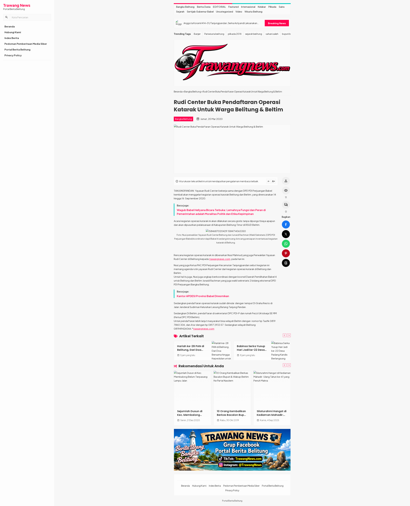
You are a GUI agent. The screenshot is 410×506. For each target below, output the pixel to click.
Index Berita (11, 37)
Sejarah (180, 11)
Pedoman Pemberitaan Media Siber (25, 43)
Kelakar (262, 6)
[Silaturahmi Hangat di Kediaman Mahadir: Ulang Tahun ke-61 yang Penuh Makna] (272, 388)
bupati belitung (290, 33)
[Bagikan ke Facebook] (286, 224)
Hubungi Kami (12, 32)
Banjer (197, 33)
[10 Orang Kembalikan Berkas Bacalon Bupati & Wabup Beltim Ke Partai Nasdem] (232, 388)
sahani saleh (272, 33)
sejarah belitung (253, 33)
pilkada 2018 (235, 33)
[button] (6, 17)
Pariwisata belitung (214, 33)
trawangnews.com (219, 258)
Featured (233, 6)
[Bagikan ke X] (286, 234)
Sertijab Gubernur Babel (200, 11)
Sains (282, 6)
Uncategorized (224, 11)
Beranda (9, 26)
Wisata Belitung (253, 11)
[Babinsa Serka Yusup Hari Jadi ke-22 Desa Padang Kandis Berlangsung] (281, 350)
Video (238, 11)
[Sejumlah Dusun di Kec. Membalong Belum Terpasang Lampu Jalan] (192, 388)
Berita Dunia (203, 6)
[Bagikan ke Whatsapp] (286, 244)
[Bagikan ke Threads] (286, 263)
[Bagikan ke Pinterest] (286, 253)
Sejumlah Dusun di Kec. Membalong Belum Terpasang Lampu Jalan (189, 416)
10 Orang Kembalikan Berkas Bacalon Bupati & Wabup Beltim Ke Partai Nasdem (232, 416)
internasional (248, 6)
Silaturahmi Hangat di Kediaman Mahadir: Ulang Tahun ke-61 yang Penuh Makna (271, 416)
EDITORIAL (219, 6)
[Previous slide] (284, 335)
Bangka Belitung (185, 6)
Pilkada (272, 6)
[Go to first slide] (289, 335)
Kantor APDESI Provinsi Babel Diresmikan (203, 296)
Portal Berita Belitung (17, 49)
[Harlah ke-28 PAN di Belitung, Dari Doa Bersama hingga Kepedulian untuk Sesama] (221, 350)
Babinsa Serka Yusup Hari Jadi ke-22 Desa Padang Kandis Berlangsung (251, 351)
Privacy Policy (13, 55)
